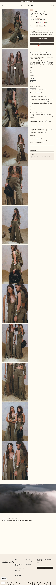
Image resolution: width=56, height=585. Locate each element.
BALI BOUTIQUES (18, 575)
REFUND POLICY (17, 570)
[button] (3, 5)
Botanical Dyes (28, 564)
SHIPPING (16, 561)
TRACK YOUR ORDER (18, 562)
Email (32, 158)
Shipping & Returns (33, 150)
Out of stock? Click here (42, 41)
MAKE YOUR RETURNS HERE (19, 568)
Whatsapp (35, 158)
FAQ (16, 559)
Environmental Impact (29, 561)
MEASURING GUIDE (18, 567)
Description (32, 49)
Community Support (29, 562)
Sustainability (28, 559)
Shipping (36, 19)
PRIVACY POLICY (18, 573)
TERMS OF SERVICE (18, 572)
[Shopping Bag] (53, 5)
